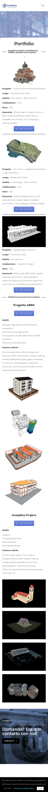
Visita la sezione (26, 313)
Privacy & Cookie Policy (24, 788)
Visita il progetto (25, 129)
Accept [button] (40, 788)
